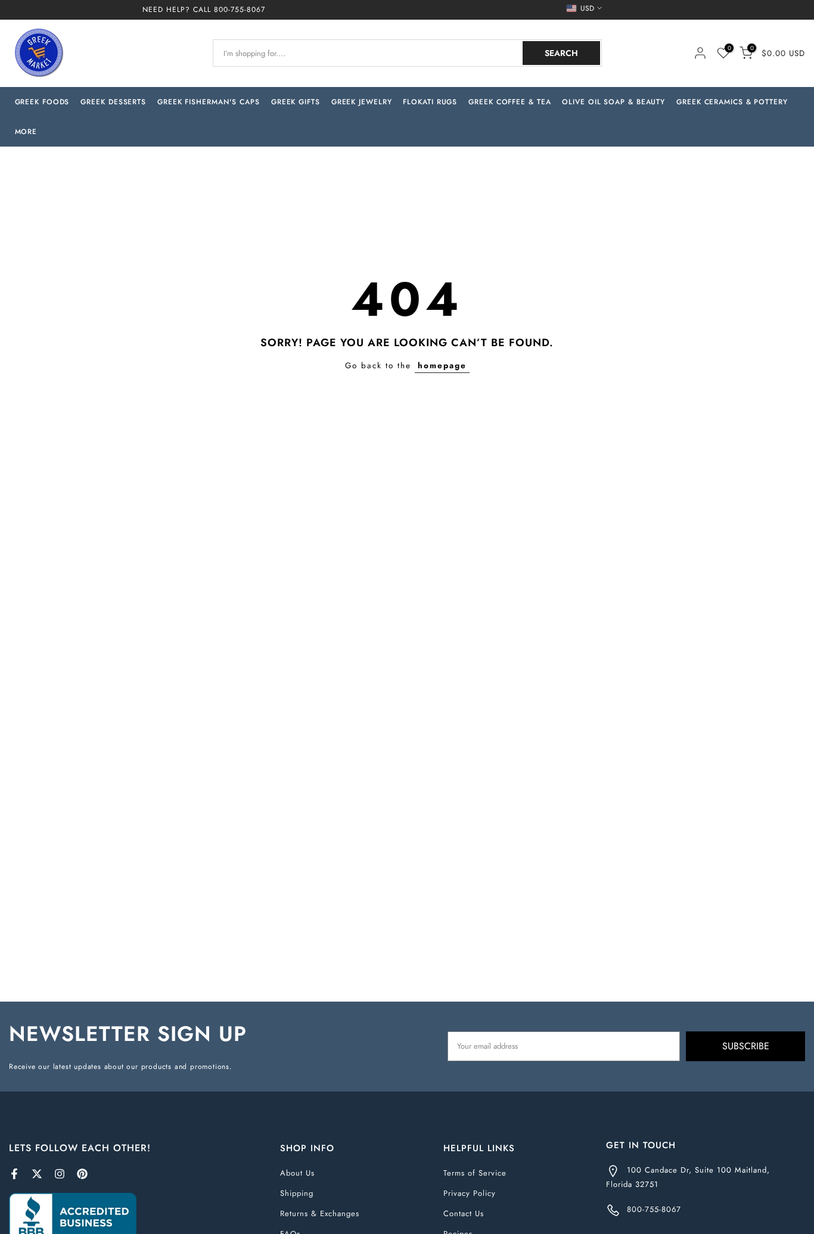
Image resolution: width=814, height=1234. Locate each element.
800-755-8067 (239, 9)
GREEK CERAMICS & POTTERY (732, 102)
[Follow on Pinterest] (82, 1174)
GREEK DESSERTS (113, 102)
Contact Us (463, 1213)
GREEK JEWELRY (361, 102)
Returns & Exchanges (319, 1213)
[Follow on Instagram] (59, 1174)
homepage (442, 365)
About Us (297, 1173)
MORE (26, 131)
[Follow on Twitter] (37, 1174)
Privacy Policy (469, 1193)
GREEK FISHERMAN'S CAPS (208, 102)
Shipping (296, 1193)
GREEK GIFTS (295, 102)
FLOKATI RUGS (430, 102)
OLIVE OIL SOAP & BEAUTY (613, 102)
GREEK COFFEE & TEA (509, 102)
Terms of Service (475, 1173)
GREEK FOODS (42, 102)
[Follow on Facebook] (14, 1174)
